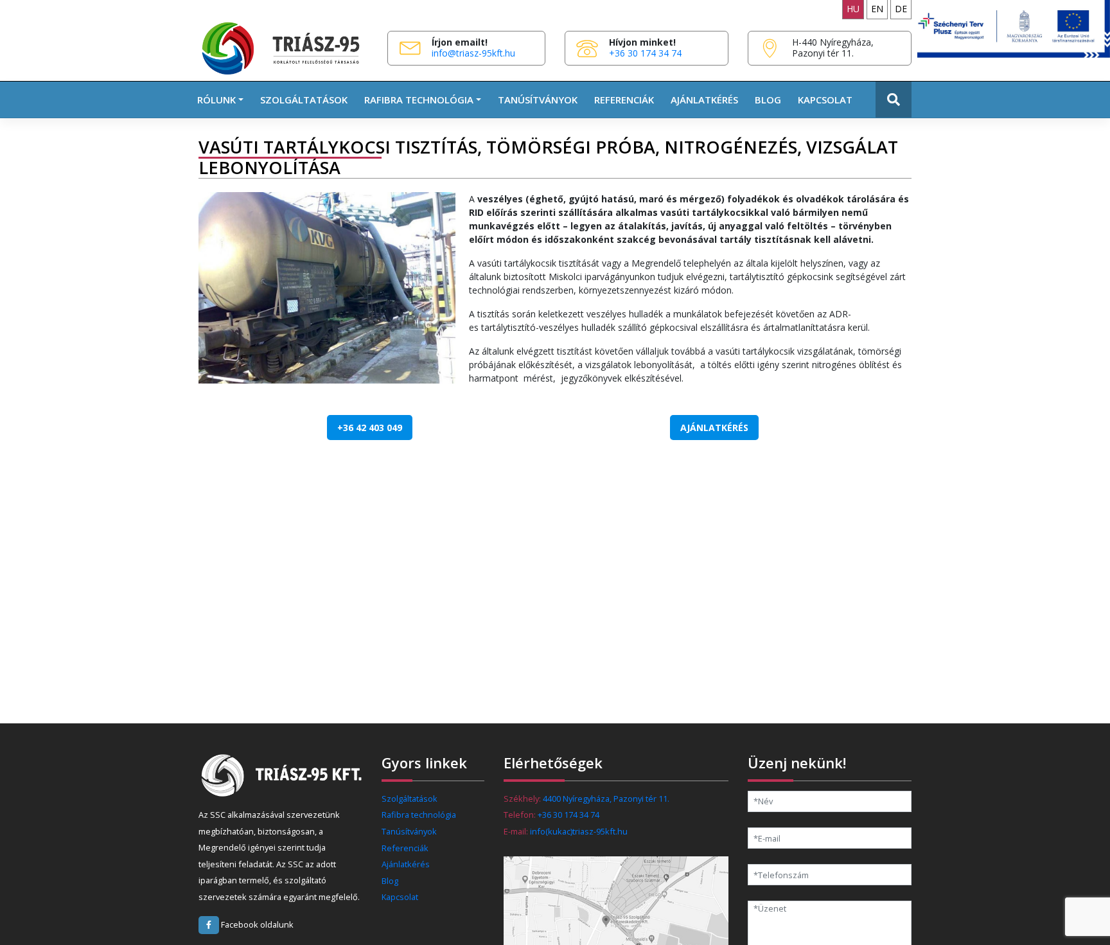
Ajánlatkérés (704, 99)
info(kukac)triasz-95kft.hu (579, 831)
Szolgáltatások (304, 99)
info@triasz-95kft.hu (473, 53)
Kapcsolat (825, 99)
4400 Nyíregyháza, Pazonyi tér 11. (606, 798)
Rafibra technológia (419, 814)
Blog (768, 99)
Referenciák (624, 99)
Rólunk (216, 99)
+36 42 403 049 (369, 427)
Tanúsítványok (537, 99)
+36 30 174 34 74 (645, 53)
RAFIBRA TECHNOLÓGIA (418, 99)
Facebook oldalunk (256, 924)
